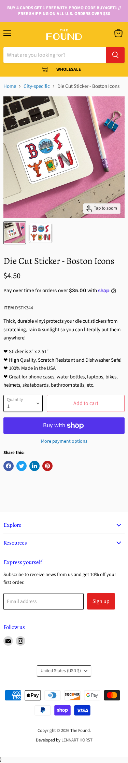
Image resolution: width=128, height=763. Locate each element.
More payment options (64, 441)
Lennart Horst (77, 740)
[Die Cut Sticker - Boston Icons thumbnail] (15, 233)
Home (9, 86)
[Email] (8, 641)
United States (61, 671)
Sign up (101, 601)
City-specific (37, 86)
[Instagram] (20, 641)
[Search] (115, 55)
